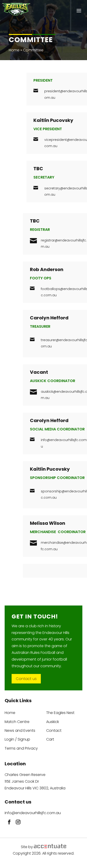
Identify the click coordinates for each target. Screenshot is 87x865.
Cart (50, 739)
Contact (53, 730)
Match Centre (17, 721)
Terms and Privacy (21, 748)
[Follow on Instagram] (16, 820)
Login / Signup (17, 739)
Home (14, 50)
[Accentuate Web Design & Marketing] (50, 847)
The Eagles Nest (60, 712)
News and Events (20, 730)
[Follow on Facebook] (8, 820)
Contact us (26, 678)
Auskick (52, 721)
